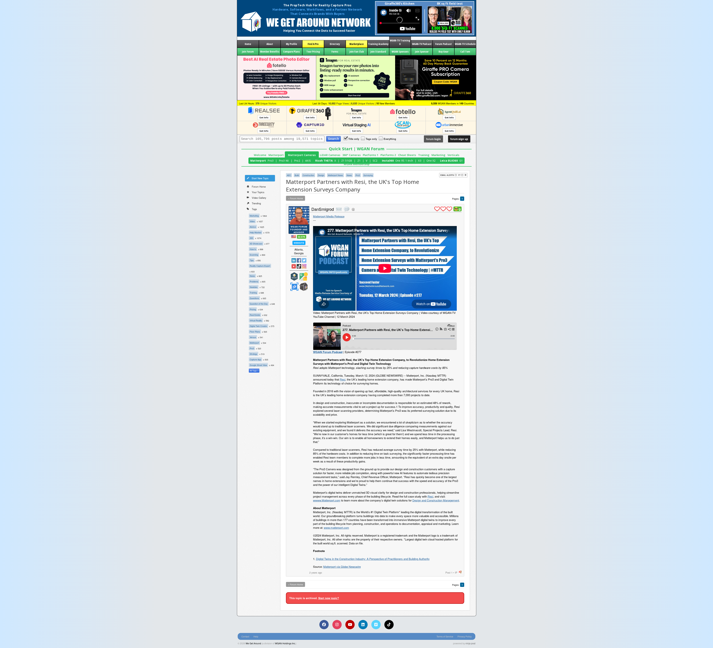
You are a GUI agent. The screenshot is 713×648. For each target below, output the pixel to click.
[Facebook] (324, 624)
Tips (252, 260)
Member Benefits (269, 51)
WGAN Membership (356, 164)
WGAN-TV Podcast (422, 44)
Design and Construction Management (435, 500)
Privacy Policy (465, 636)
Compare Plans (291, 51)
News (252, 275)
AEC (289, 175)
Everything (390, 139)
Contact (245, 636)
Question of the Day (259, 303)
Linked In (294, 260)
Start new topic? (328, 598)
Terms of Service (445, 636)
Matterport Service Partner (294, 276)
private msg (339, 209)
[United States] (293, 236)
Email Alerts (447, 175)
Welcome (260, 155)
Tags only (371, 139)
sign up (459, 139)
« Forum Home (295, 198)
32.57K (301, 236)
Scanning (254, 254)
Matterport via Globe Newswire (342, 567)
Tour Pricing (313, 51)
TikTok (299, 266)
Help (255, 636)
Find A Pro (313, 44)
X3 (419, 160)
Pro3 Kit (284, 160)
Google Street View (258, 364)
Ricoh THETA (324, 160)
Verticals (453, 155)
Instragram (304, 266)
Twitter (304, 260)
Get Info (263, 117)
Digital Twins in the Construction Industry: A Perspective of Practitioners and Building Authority (373, 559)
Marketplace (356, 44)
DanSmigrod (322, 209)
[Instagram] (337, 624)
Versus (253, 337)
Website (299, 242)
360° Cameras (351, 155)
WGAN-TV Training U (400, 42)
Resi (342, 379)
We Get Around (253, 643)
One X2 (431, 160)
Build (297, 175)
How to (253, 249)
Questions (254, 298)
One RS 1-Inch (404, 160)
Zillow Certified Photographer (294, 286)
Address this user (353, 209)
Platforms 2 (388, 155)
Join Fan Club (356, 51)
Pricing (253, 309)
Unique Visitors (265, 103)
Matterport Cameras (302, 155)
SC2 (375, 160)
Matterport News (335, 175)
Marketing (438, 155)
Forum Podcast (443, 44)
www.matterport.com (336, 528)
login (433, 139)
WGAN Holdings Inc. (285, 643)
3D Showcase (256, 243)
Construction (308, 175)
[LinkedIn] (363, 624)
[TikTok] (389, 624)
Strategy (253, 353)
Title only (353, 139)
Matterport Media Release (328, 216)
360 (251, 237)
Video (252, 221)
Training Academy (378, 44)
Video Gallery (259, 197)
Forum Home (259, 186)
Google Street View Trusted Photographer (303, 276)
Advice (253, 226)
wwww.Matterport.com (326, 500)
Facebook (299, 260)
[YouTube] (350, 624)
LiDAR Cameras (330, 155)
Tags (254, 209)
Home (248, 44)
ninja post (470, 643)
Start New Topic (260, 178)
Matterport (276, 155)
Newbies (254, 286)
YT (459, 175)
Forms (334, 51)
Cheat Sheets (407, 155)
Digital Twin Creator (258, 325)
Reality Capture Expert (260, 265)
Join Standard (378, 51)
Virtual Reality (256, 320)
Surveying (368, 175)
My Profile (291, 44)
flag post (460, 572)
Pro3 (271, 160)
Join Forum (248, 51)
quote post (346, 209)
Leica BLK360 (449, 160)
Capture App (255, 359)
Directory (335, 44)
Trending (256, 203)
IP (456, 572)
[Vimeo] (376, 624)
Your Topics (258, 192)
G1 (461, 160)
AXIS (308, 160)
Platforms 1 (370, 155)
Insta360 (388, 160)
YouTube (294, 266)
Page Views (338, 103)
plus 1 (437, 209)
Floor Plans (255, 331)
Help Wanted (255, 232)
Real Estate (255, 314)
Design (321, 175)
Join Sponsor (422, 51)
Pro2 (297, 160)
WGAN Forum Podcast (328, 352)
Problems (254, 281)
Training (423, 155)
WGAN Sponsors (400, 51)
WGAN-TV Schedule (465, 44)
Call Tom (465, 51)
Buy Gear (443, 51)
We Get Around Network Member (303, 286)
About (269, 44)
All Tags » (254, 370)
